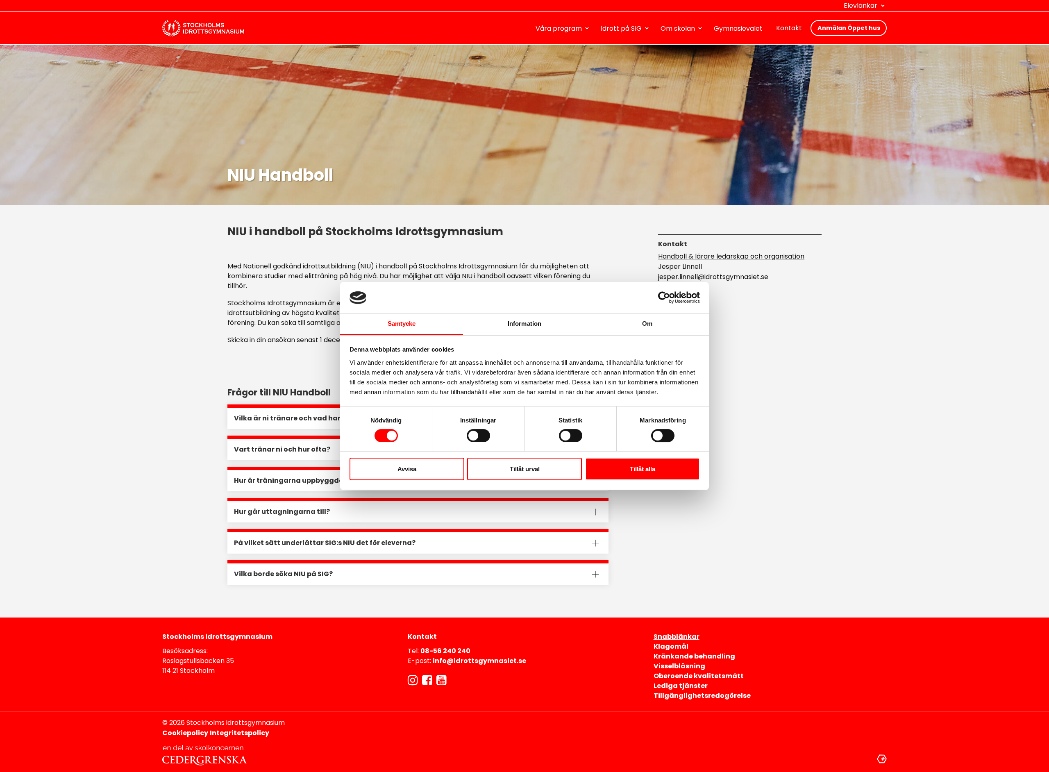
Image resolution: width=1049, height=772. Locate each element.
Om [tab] (647, 323)
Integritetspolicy (239, 733)
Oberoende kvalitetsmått (699, 676)
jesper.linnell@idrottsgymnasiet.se (713, 277)
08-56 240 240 (445, 651)
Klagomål (671, 646)
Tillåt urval (525, 468)
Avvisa (406, 468)
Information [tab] (524, 323)
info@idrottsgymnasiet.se (479, 660)
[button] (865, 5)
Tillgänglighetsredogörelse (702, 695)
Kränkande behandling (694, 656)
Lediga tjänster (681, 685)
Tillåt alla (642, 468)
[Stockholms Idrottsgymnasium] (203, 28)
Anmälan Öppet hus (848, 28)
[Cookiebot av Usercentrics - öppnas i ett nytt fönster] (664, 297)
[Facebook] (427, 680)
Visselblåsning (679, 666)
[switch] (478, 435)
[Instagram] (413, 680)
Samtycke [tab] (402, 323)
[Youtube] (441, 680)
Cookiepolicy (185, 733)
